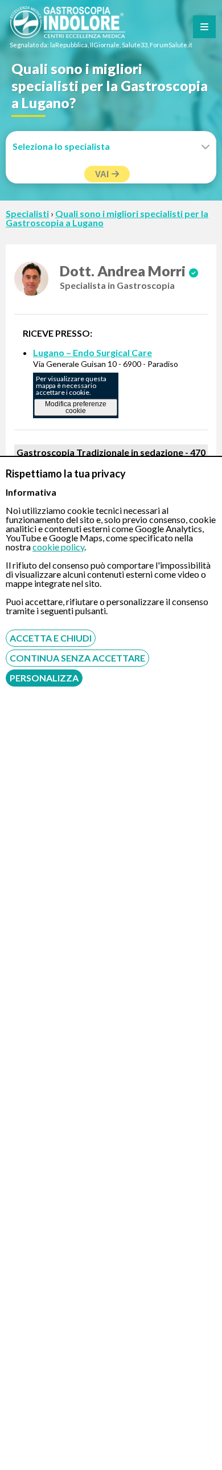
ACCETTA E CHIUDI (51, 637)
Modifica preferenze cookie (75, 407)
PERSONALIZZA (44, 677)
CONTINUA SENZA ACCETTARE (77, 657)
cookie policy (58, 546)
